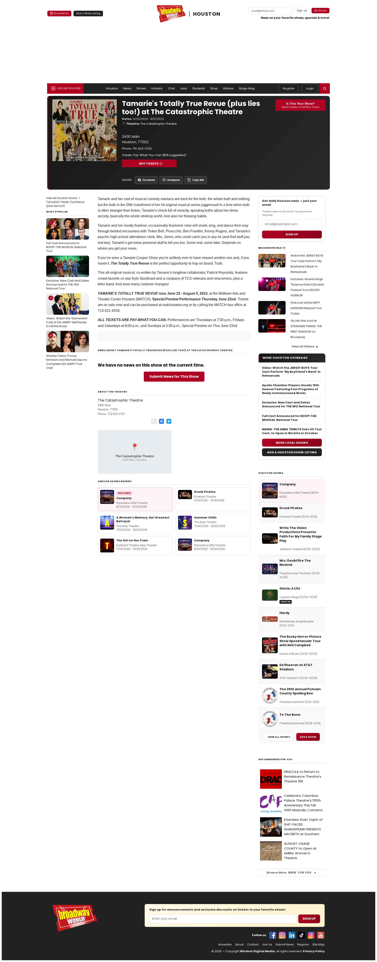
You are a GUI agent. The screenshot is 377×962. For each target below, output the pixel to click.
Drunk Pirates (205, 492)
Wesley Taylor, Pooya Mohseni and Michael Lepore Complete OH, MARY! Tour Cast (66, 351)
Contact (253, 945)
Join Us (267, 945)
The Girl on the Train (132, 540)
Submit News (285, 945)
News (127, 88)
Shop (214, 88)
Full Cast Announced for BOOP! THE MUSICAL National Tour (66, 237)
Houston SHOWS (270, 473)
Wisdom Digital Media (257, 951)
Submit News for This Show (174, 376)
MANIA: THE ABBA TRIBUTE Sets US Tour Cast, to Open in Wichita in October (292, 431)
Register (289, 88)
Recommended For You (275, 759)
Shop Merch (61, 13)
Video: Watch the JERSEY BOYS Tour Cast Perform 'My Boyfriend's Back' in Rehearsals (291, 372)
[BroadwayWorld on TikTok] (301, 935)
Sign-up (302, 10)
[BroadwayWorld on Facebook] (273, 935)
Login (310, 88)
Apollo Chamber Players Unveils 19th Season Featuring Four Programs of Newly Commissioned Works (290, 389)
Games (228, 88)
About (239, 945)
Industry (157, 88)
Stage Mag (247, 88)
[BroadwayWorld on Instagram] (282, 935)
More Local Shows (292, 443)
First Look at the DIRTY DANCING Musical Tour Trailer (306, 308)
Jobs (183, 88)
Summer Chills (205, 517)
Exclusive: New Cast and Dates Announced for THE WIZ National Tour (67, 274)
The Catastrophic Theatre (159, 124)
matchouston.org (175, 305)
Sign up (292, 234)
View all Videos (303, 346)
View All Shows (279, 737)
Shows (141, 88)
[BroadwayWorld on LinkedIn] (292, 935)
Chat (171, 88)
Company (124, 498)
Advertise (225, 945)
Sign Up (309, 918)
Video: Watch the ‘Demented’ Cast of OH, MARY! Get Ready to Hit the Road (67, 312)
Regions (303, 945)
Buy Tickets (148, 163)
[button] (324, 88)
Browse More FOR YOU (289, 872)
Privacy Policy (314, 951)
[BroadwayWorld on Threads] (311, 935)
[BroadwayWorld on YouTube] (321, 935)
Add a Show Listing (88, 13)
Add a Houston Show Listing (292, 452)
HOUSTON (207, 14)
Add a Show (308, 737)
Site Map (318, 945)
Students (198, 88)
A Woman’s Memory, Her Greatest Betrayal (143, 519)
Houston (112, 88)
